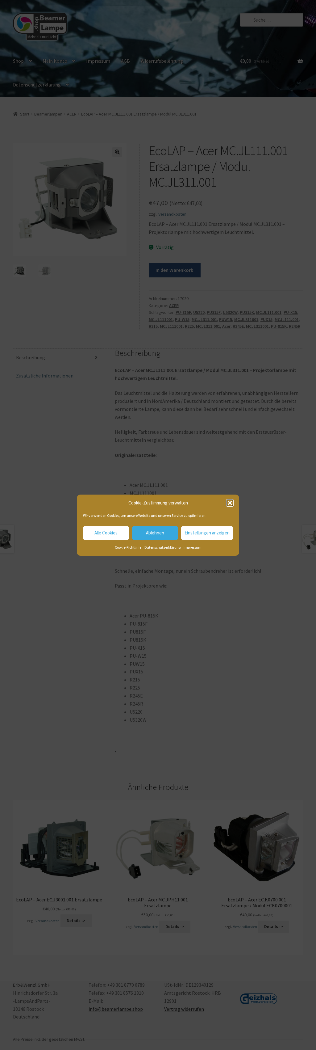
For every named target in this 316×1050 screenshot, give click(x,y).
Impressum (193, 547)
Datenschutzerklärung (162, 547)
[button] (230, 503)
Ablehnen (155, 533)
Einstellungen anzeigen (207, 533)
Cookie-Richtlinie (128, 547)
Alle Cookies (106, 533)
